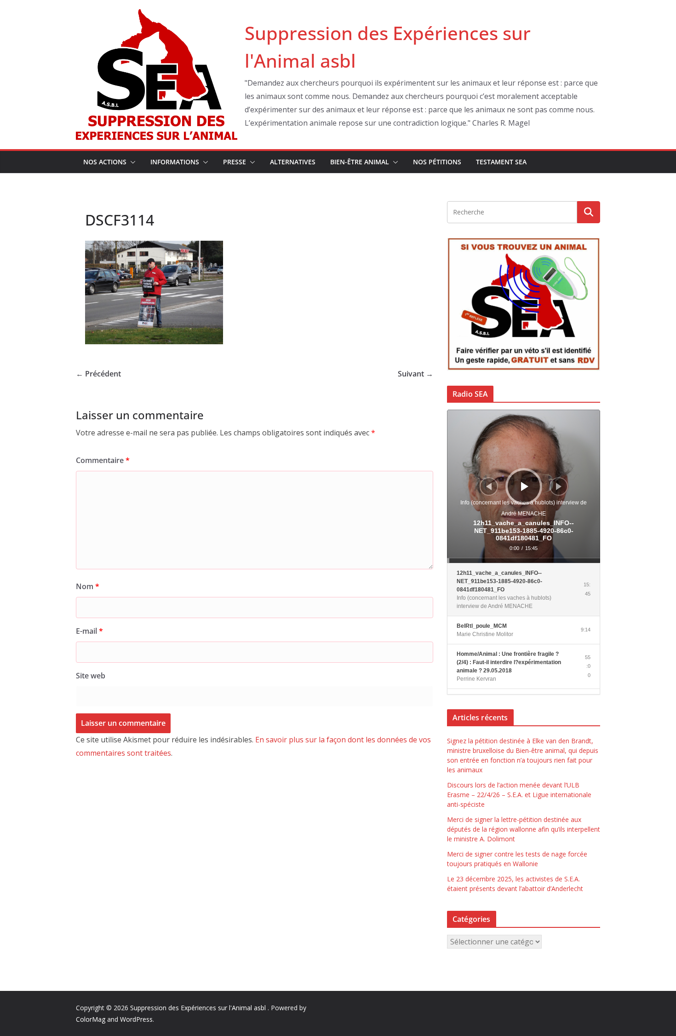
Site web (90, 676)
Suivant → (415, 374)
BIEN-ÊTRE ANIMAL (359, 161)
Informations (174, 161)
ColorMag (90, 1019)
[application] (523, 486)
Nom (87, 586)
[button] (131, 162)
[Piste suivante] (558, 486)
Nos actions (104, 161)
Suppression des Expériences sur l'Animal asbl (199, 1007)
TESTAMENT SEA (501, 161)
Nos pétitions (437, 161)
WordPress (136, 1019)
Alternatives (292, 161)
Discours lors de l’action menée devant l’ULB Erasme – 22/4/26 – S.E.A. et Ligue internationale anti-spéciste (519, 795)
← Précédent (98, 374)
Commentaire (103, 460)
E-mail (89, 631)
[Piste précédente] (489, 486)
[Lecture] (524, 486)
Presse (234, 161)
